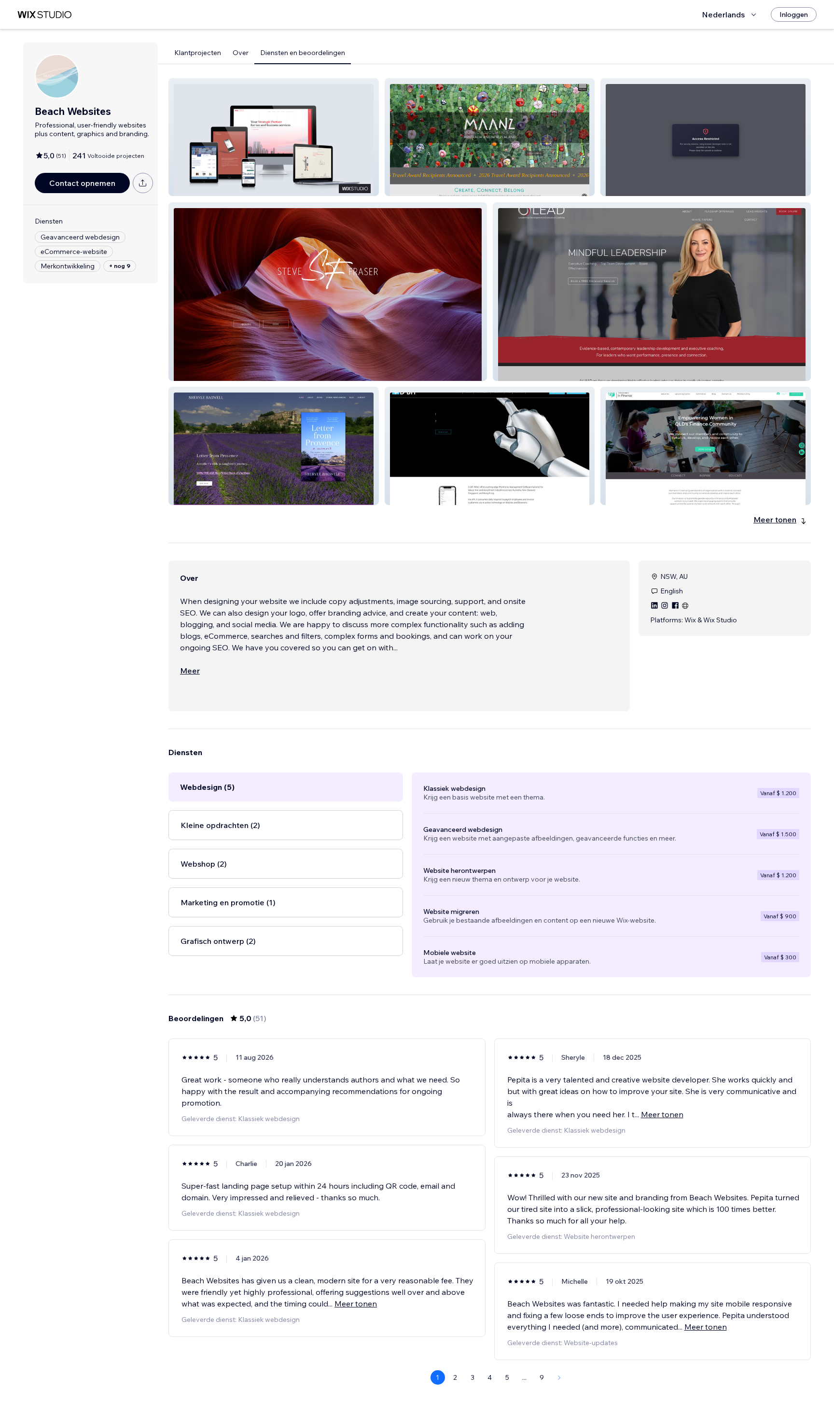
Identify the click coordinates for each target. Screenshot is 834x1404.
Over (241, 52)
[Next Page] (559, 1377)
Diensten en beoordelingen (302, 52)
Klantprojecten (197, 52)
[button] (273, 137)
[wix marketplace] (44, 14)
